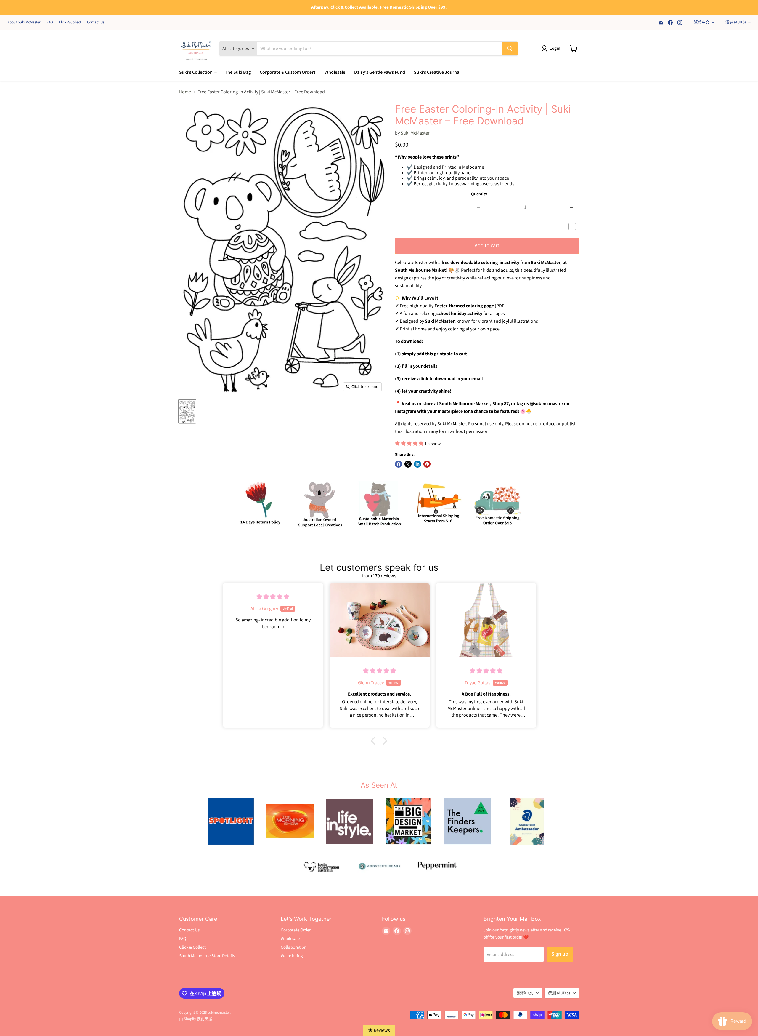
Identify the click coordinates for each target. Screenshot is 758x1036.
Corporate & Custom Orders (288, 72)
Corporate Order (296, 930)
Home (185, 92)
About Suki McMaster (24, 22)
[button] (374, 741)
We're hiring (292, 956)
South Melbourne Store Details (207, 956)
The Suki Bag (238, 72)
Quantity (479, 194)
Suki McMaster (415, 133)
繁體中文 (701, 22)
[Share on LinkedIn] (417, 464)
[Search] (510, 48)
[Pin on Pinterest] (427, 464)
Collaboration (293, 947)
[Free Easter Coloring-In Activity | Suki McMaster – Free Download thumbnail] (187, 411)
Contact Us (95, 22)
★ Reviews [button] (379, 1030)
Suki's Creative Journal (437, 72)
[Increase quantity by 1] (571, 207)
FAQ (49, 22)
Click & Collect (70, 22)
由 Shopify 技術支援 (195, 1018)
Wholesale (335, 72)
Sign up (559, 954)
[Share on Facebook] (398, 464)
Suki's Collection (196, 72)
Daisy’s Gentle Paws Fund (379, 72)
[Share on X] (408, 464)
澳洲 (735, 22)
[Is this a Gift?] (573, 226)
